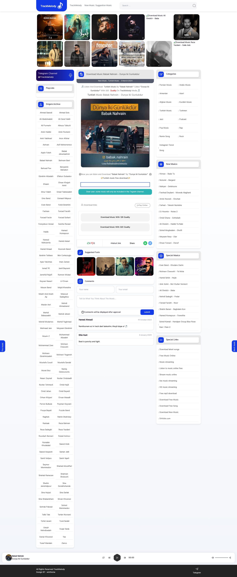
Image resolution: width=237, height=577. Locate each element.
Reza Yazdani (64, 429)
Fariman (46, 211)
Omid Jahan (46, 391)
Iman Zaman (64, 262)
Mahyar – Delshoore (168, 186)
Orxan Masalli (64, 397)
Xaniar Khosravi (46, 537)
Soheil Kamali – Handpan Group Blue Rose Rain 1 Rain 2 (177, 324)
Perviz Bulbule (46, 404)
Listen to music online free (171, 368)
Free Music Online (167, 355)
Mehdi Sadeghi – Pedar (170, 296)
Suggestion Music (103, 5)
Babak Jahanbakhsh (64, 153)
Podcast (182, 119)
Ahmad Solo (64, 112)
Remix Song (165, 136)
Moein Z (46, 336)
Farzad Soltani (64, 217)
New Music (89, 5)
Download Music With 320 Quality (115, 227)
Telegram (197, 572)
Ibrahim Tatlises (46, 255)
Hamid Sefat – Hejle (168, 278)
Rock (181, 136)
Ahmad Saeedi (46, 112)
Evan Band (45, 205)
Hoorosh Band (64, 249)
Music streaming (167, 362)
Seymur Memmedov (46, 466)
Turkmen (183, 110)
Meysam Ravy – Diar (168, 236)
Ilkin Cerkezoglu (64, 255)
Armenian (164, 93)
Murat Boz (45, 370)
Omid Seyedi (64, 391)
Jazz (161, 119)
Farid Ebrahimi (64, 205)
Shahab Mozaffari (64, 466)
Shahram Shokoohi (64, 475)
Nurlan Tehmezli (46, 384)
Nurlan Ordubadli (64, 378)
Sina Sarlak (64, 492)
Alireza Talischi (64, 125)
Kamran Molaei (64, 274)
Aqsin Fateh (46, 152)
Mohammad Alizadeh (64, 336)
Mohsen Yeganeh (64, 354)
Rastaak (46, 423)
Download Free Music (169, 399)
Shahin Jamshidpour (46, 485)
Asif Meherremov (64, 144)
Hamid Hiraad (46, 249)
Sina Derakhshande (64, 485)
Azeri (181, 93)
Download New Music (169, 412)
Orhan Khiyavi (46, 397)
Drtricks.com (165, 418)
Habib (45, 232)
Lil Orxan (64, 281)
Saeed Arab (64, 444)
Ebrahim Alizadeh (46, 176)
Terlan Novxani (64, 514)
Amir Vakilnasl (46, 138)
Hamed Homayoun (64, 232)
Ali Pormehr (46, 125)
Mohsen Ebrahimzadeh (46, 355)
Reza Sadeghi (46, 429)
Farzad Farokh (64, 211)
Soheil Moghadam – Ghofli (171, 230)
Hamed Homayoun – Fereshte (172, 315)
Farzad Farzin (46, 217)
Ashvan (46, 144)
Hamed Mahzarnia (46, 241)
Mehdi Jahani (64, 314)
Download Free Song (169, 406)
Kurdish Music (185, 102)
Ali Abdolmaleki (46, 119)
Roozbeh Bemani (46, 436)
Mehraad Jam (46, 328)
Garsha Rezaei (64, 224)
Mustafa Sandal (64, 362)
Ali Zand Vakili (64, 119)
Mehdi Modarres (46, 322)
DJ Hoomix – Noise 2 (168, 211)
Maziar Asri (46, 304)
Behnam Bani (64, 160)
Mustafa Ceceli (46, 362)
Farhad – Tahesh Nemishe (171, 205)
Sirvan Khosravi (64, 499)
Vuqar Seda (64, 529)
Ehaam (46, 184)
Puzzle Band (64, 410)
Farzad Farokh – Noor (169, 303)
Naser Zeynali (46, 378)
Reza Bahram (64, 423)
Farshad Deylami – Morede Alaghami (175, 192)
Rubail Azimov (64, 436)
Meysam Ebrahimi (64, 328)
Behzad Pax (46, 168)
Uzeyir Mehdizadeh (46, 529)
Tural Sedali (64, 521)
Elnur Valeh (46, 192)
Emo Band (46, 198)
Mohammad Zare (46, 345)
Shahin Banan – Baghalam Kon (172, 309)
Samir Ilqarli (64, 458)
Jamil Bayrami (64, 268)
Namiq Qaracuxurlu (64, 371)
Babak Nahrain (46, 160)
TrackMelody (76, 5)
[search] (194, 5)
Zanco (64, 543)
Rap (181, 128)
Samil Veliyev (46, 458)
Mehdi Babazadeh (46, 314)
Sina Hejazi (46, 492)
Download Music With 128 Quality (115, 217)
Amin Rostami (64, 132)
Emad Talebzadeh (64, 192)
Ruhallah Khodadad (46, 444)
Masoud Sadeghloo (64, 296)
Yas (64, 537)
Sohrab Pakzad (46, 507)
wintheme (51, 572)
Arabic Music (185, 85)
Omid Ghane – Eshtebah (170, 218)
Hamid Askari (64, 241)
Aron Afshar (64, 138)
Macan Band (46, 287)
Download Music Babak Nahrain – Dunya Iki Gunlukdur (112, 74)
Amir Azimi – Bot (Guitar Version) (173, 284)
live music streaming (168, 381)
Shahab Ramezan (46, 475)
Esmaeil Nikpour (64, 198)
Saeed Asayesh (46, 452)
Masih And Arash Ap (46, 296)
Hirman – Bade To (167, 174)
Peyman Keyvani (64, 404)
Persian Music (166, 85)
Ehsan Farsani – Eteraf (169, 243)
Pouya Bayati (46, 410)
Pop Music (164, 128)
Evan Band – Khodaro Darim (171, 265)
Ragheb (46, 417)
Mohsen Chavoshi (64, 346)
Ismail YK (46, 268)
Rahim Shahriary (64, 417)
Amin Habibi (46, 132)
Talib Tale (46, 514)
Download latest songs (169, 349)
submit (147, 312)
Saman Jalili (64, 452)
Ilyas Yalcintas (46, 262)
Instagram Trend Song (167, 148)
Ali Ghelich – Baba (167, 290)
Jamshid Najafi (46, 274)
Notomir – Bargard (167, 180)
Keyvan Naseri (46, 281)
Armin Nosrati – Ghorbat (170, 199)
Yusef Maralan (46, 543)
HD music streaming (168, 387)
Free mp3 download (168, 393)
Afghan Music (165, 102)
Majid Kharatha (64, 287)
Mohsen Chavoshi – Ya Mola (172, 271)
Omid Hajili (64, 384)
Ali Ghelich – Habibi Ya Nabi (171, 224)
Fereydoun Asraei (46, 224)
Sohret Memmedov (64, 507)
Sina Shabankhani (46, 499)
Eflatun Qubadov (64, 176)
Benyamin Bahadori (64, 169)
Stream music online (168, 374)
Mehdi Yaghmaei (64, 322)
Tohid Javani (46, 521)
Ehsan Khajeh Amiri (64, 184)
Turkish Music (166, 110)
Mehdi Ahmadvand (64, 305)
